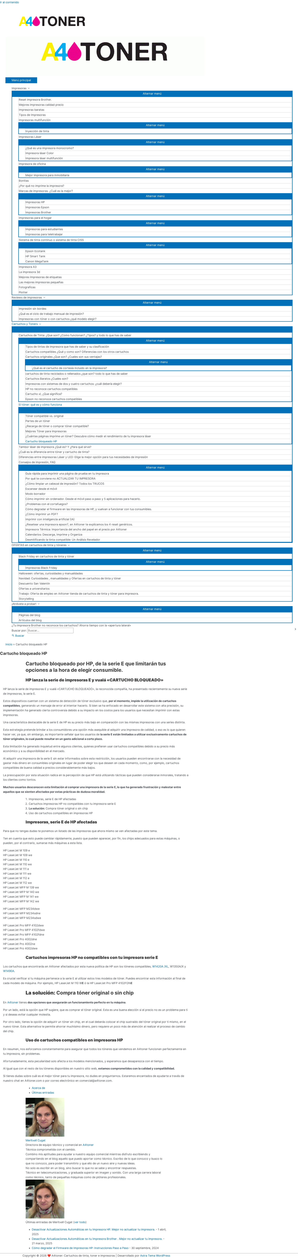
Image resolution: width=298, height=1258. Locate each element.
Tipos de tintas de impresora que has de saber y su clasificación (67, 346)
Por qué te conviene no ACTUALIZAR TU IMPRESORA (60, 478)
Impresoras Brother (38, 212)
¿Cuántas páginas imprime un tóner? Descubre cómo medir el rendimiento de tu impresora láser (88, 436)
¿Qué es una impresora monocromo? (49, 148)
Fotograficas (27, 287)
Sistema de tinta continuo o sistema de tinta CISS (51, 240)
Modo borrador (35, 493)
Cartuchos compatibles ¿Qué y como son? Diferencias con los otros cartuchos (77, 351)
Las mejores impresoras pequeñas (41, 282)
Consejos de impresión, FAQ (37, 462)
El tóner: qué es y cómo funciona (40, 404)
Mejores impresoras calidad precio (41, 104)
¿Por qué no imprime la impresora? (41, 185)
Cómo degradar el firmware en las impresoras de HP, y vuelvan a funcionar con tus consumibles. (88, 509)
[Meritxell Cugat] (45, 1135)
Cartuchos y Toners (25, 324)
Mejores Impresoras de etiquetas (40, 277)
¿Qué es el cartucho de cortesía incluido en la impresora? (69, 368)
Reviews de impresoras (27, 297)
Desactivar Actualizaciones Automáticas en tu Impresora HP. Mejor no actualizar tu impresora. (93, 1229)
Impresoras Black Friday (41, 567)
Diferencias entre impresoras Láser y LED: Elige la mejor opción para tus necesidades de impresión (83, 457)
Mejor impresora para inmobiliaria (47, 175)
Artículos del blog (30, 620)
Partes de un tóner (37, 421)
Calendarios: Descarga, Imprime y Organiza (53, 534)
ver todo (80, 1222)
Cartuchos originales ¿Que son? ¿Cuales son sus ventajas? (63, 356)
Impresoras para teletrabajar (44, 234)
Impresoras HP (35, 202)
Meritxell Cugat (35, 1140)
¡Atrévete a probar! (24, 604)
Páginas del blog (29, 615)
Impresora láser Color (39, 153)
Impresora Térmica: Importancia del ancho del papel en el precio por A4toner (76, 529)
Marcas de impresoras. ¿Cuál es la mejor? (46, 191)
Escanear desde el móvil (41, 488)
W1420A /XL (160, 966)
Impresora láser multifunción (44, 158)
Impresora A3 (27, 266)
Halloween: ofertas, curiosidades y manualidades (51, 573)
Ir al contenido (9, 2)
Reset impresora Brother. (35, 99)
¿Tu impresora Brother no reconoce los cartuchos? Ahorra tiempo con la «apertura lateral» (71, 625)
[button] (18, 635)
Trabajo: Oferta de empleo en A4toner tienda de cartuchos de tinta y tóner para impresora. (79, 593)
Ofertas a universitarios (34, 588)
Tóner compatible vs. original (44, 416)
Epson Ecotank (35, 251)
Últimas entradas (43, 1092)
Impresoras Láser (30, 136)
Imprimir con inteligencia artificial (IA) (50, 519)
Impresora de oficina (32, 163)
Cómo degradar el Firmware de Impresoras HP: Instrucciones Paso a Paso (80, 1248)
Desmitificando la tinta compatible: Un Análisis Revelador (62, 539)
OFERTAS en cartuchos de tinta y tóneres (39, 545)
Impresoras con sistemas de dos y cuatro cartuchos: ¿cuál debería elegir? (73, 383)
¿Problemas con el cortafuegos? (46, 504)
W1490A (8, 971)
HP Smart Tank (35, 256)
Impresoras (19, 88)
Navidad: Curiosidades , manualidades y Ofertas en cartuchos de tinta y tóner (70, 578)
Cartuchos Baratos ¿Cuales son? (46, 378)
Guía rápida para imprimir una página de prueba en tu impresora (67, 473)
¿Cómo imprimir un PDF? (41, 514)
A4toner (13, 1002)
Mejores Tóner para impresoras (45, 431)
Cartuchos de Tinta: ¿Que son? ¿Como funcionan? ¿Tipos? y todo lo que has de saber (75, 335)
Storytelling (26, 598)
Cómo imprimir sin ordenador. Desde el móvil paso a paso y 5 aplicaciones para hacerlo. (83, 499)
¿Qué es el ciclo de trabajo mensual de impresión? (51, 313)
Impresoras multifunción (35, 120)
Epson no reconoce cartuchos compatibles (53, 399)
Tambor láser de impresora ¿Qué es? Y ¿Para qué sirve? (55, 447)
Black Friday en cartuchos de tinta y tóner (46, 556)
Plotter (23, 292)
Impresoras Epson (37, 207)
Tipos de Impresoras (32, 114)
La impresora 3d (29, 272)
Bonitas (24, 180)
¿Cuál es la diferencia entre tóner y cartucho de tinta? (54, 452)
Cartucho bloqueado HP (41, 441)
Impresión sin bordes (32, 308)
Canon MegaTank (37, 261)
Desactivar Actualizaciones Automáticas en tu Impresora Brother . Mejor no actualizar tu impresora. (97, 1238)
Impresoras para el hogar (35, 217)
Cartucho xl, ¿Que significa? (43, 394)
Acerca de (38, 1088)
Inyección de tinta (37, 131)
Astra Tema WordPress (155, 1255)
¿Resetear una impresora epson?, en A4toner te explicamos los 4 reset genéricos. (79, 524)
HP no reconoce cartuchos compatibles (51, 389)
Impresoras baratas (31, 109)
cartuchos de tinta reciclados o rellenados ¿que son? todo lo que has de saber (76, 373)
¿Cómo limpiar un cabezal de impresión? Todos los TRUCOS (64, 483)
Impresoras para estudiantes (44, 229)
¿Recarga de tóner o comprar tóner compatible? (57, 426)
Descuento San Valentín (34, 583)
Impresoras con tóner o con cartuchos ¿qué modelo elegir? (57, 319)
